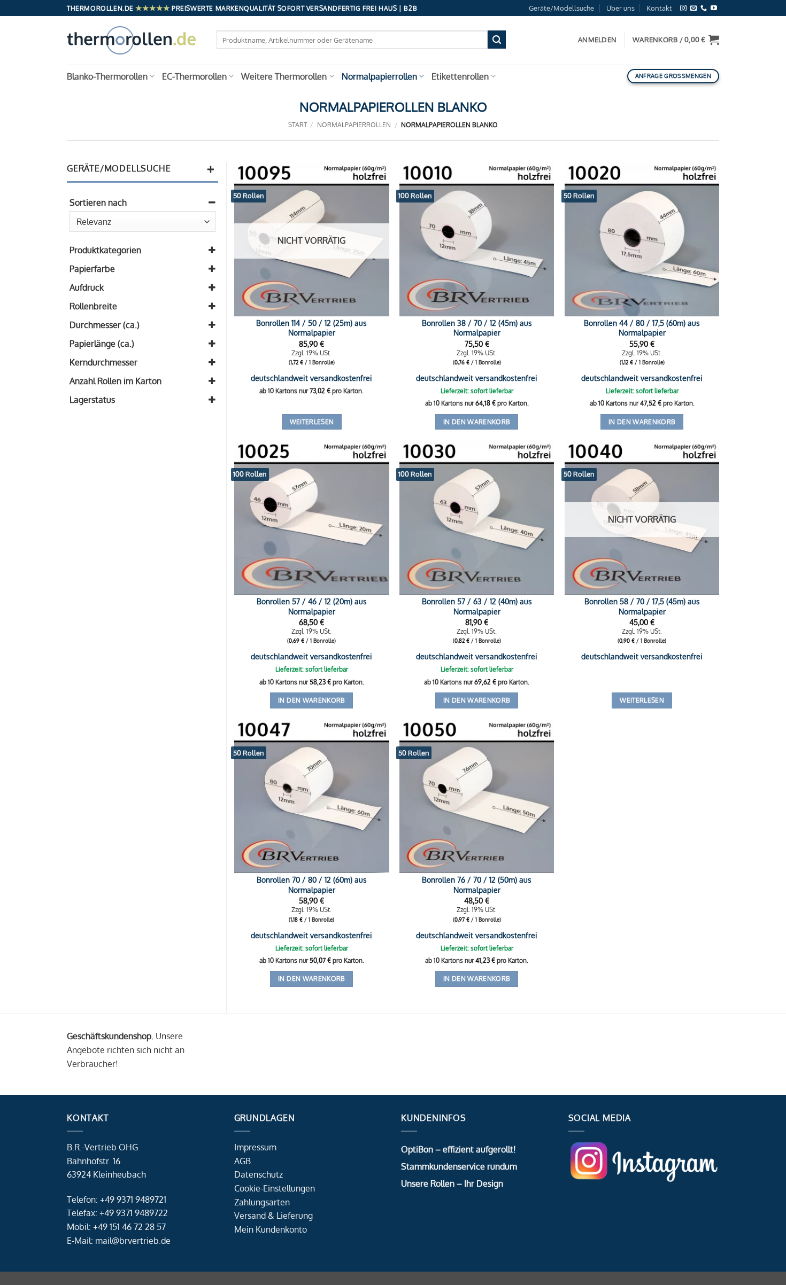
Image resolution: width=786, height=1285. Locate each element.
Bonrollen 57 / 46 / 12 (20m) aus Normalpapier (312, 606)
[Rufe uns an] (703, 8)
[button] (676, 39)
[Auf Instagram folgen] (683, 8)
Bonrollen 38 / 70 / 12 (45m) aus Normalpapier (477, 328)
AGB (242, 1161)
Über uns (620, 8)
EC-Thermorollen (194, 76)
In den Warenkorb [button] (477, 422)
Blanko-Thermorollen (107, 76)
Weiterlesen (312, 422)
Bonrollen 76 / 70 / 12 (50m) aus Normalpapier (476, 884)
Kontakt (659, 8)
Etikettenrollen (460, 76)
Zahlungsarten (262, 1202)
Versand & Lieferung (273, 1215)
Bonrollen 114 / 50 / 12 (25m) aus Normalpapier (311, 328)
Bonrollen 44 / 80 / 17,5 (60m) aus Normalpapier (642, 328)
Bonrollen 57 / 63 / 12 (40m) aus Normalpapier (477, 606)
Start (297, 125)
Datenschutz (258, 1174)
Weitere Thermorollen (284, 76)
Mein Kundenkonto (270, 1229)
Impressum (255, 1147)
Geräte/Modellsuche (561, 8)
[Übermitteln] (497, 39)
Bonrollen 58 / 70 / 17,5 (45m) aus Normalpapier (642, 606)
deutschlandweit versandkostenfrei (311, 378)
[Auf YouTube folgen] (714, 8)
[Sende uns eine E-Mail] (693, 8)
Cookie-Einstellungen (274, 1188)
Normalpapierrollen (379, 76)
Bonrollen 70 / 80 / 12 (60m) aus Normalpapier (312, 884)
